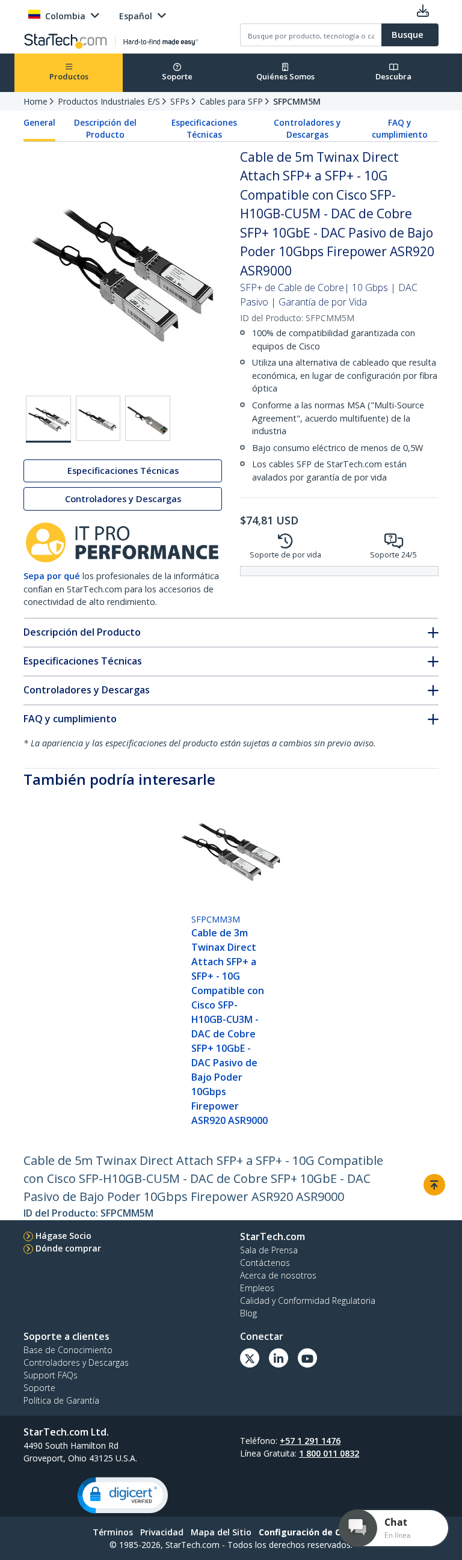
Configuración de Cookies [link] (314, 1532)
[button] (123, 1495)
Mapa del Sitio (221, 1532)
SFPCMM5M (297, 101)
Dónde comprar (68, 1248)
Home (35, 101)
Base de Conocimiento (67, 1350)
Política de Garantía (61, 1400)
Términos (113, 1532)
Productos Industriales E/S (109, 101)
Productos (68, 76)
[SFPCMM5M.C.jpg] (147, 418)
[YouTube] (307, 1358)
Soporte (177, 76)
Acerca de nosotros (278, 1275)
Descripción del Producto (105, 128)
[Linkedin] (278, 1358)
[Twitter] (249, 1358)
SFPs (179, 101)
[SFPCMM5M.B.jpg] (98, 418)
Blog (248, 1313)
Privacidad (161, 1532)
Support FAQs (50, 1375)
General (39, 122)
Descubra (393, 76)
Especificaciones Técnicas (204, 128)
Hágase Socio (63, 1235)
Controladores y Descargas (307, 128)
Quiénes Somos (285, 76)
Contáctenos (265, 1262)
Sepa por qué (51, 576)
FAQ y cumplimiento (400, 128)
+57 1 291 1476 (310, 1440)
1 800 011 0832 (329, 1453)
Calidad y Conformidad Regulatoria (307, 1300)
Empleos (257, 1288)
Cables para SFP (231, 101)
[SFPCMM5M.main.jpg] (48, 419)
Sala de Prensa (269, 1250)
